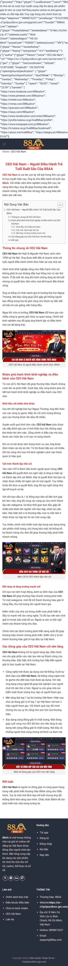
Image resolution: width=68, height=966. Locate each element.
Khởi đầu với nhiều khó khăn (28, 227)
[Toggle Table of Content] (58, 205)
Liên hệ (10, 919)
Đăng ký (44, 838)
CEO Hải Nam (10, 174)
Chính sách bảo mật (17, 897)
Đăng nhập (46, 843)
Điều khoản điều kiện (17, 902)
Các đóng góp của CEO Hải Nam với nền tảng (31, 236)
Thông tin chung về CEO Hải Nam (26, 217)
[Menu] (4, 144)
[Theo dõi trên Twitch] (22, 878)
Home (5, 151)
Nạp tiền (44, 854)
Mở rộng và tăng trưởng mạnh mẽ (30, 233)
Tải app (44, 832)
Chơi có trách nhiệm (17, 908)
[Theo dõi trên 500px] (16, 878)
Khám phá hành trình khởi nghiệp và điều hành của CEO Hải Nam (35, 222)
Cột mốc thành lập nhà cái (27, 230)
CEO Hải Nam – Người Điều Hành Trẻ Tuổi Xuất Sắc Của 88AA (33, 211)
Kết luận (15, 240)
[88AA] (34, 144)
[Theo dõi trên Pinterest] (11, 878)
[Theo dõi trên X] (5, 878)
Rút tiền (44, 849)
